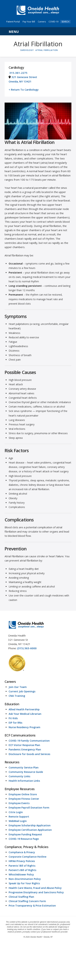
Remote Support (19, 816)
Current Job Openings (22, 691)
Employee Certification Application (30, 829)
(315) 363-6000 (27, 648)
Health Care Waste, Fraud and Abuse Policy (35, 888)
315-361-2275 (18, 73)
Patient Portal (13, 21)
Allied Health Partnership (24, 709)
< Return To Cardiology (24, 89)
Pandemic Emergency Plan (25, 749)
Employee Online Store (23, 794)
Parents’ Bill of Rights (22, 865)
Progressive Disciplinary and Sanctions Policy (36, 892)
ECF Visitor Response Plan (24, 745)
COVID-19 (53, 21)
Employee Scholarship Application (30, 825)
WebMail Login (18, 821)
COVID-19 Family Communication (29, 740)
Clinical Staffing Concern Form (27, 901)
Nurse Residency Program (24, 727)
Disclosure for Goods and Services (29, 754)
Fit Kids (13, 718)
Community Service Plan (24, 767)
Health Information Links (24, 780)
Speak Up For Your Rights (24, 883)
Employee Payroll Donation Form (29, 807)
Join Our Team (18, 687)
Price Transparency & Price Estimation (32, 905)
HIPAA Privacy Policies (22, 861)
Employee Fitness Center (24, 798)
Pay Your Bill (29, 21)
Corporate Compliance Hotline (27, 856)
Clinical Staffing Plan (21, 896)
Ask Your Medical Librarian (25, 713)
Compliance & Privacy (22, 852)
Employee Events (19, 803)
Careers (42, 21)
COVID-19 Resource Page (24, 838)
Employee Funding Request (25, 834)
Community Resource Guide (26, 772)
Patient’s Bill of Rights (22, 870)
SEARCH (65, 21)
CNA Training (17, 695)
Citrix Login (16, 812)
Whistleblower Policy (21, 874)
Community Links (19, 776)
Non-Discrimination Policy (25, 879)
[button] (38, 31)
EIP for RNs (15, 722)
